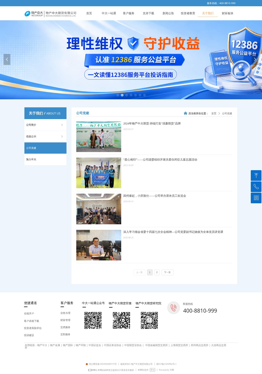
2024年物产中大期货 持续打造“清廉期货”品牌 (152, 123)
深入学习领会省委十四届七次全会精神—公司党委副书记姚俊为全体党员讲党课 (173, 231)
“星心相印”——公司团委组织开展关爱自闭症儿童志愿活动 (160, 159)
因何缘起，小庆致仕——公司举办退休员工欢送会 (154, 195)
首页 (213, 113)
